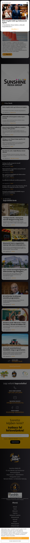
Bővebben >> (15, 29)
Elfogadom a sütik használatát (15, 538)
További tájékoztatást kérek (15, 541)
